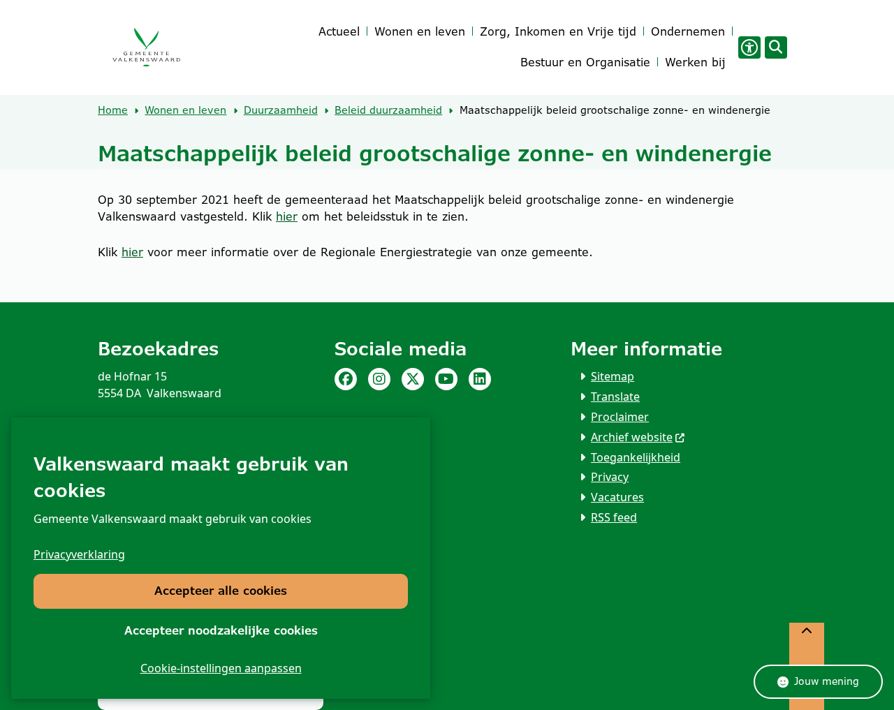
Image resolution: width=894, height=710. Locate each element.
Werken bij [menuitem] (695, 62)
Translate (615, 396)
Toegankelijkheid (635, 457)
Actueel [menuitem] (339, 31)
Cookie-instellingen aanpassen (221, 668)
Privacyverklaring (79, 554)
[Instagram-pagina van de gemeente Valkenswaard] (379, 379)
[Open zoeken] (776, 47)
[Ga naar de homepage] (146, 47)
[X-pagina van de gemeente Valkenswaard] (413, 379)
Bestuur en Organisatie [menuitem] (585, 62)
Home (113, 110)
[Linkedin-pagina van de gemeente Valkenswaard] (480, 379)
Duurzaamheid (281, 110)
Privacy (610, 477)
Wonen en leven (185, 110)
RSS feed (614, 517)
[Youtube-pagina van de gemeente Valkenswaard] (446, 379)
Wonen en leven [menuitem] (419, 31)
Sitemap (612, 376)
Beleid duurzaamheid (388, 110)
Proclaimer (620, 416)
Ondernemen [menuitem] (688, 31)
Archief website (632, 437)
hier (287, 216)
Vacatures (617, 497)
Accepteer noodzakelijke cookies (221, 630)
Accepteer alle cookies (220, 591)
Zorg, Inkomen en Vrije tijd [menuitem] (558, 31)
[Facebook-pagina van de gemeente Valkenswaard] (346, 379)
